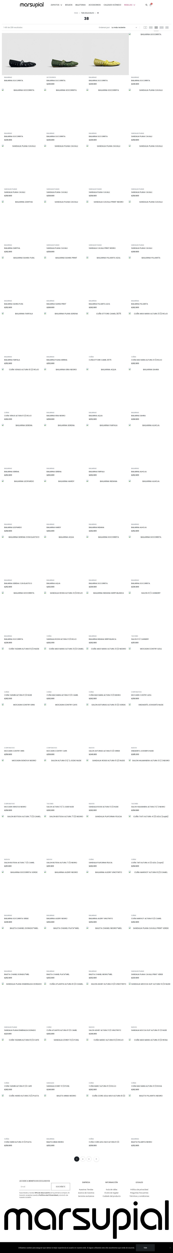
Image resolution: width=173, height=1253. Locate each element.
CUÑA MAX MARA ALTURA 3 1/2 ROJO (146, 360)
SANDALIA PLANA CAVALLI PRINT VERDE (147, 974)
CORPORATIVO (136, 692)
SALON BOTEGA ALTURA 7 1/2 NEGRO (62, 862)
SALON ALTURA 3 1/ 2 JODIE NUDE (60, 806)
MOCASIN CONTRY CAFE (57, 751)
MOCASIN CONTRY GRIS (14, 751)
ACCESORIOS (95, 5)
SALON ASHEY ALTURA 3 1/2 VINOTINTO (105, 1030)
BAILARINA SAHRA (138, 415)
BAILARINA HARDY (54, 527)
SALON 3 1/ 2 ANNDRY (140, 639)
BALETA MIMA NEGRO (55, 1142)
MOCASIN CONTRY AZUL (141, 695)
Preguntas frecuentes (139, 1193)
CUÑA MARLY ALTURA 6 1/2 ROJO (102, 1086)
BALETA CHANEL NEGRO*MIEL (100, 974)
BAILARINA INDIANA (96, 527)
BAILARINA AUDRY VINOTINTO (101, 918)
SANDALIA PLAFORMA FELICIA (100, 862)
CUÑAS (91, 357)
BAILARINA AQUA (96, 415)
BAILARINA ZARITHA (12, 248)
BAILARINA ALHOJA (139, 471)
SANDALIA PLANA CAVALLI (141, 136)
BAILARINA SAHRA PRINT (56, 304)
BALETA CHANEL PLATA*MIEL (58, 974)
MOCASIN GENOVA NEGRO (15, 806)
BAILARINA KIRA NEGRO (56, 415)
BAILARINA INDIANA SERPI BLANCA (102, 639)
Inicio (76, 13)
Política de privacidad (139, 1189)
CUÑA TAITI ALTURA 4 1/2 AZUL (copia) (147, 862)
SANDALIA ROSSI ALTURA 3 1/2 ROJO (61, 639)
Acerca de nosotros (86, 1193)
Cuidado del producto (112, 1196)
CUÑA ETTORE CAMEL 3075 (100, 360)
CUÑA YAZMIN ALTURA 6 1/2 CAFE (18, 1086)
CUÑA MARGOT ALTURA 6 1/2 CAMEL (146, 918)
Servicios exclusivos (86, 1196)
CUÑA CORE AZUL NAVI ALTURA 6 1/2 (104, 1142)
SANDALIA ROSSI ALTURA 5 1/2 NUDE (103, 806)
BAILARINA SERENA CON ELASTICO (18, 583)
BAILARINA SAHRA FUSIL (13, 304)
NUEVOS (91, 748)
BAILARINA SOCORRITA (13, 80)
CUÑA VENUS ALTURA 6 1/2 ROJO (18, 415)
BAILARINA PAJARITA (139, 304)
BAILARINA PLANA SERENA (57, 360)
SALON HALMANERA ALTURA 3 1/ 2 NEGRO (148, 806)
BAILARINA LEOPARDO (13, 527)
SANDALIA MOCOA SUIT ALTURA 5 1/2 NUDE (149, 1030)
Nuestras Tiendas (86, 1189)
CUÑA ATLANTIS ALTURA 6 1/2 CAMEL (62, 1030)
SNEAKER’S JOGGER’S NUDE (142, 751)
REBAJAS (128, 5)
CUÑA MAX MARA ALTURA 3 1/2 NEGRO (105, 695)
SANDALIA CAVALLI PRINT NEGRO (102, 248)
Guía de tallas (111, 1189)
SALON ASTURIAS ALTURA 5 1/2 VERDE (104, 751)
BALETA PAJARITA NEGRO (141, 1142)
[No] (170, 1248)
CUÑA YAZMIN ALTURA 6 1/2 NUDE (18, 695)
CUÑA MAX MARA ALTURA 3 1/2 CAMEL (62, 695)
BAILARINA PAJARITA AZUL (99, 304)
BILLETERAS (80, 5)
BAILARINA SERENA (11, 471)
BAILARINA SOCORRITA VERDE (16, 918)
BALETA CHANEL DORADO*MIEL (16, 974)
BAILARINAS (8, 77)
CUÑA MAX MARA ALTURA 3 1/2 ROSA (146, 1086)
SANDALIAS (50, 1083)
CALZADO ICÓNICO (112, 5)
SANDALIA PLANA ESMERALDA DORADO (20, 1030)
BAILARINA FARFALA (12, 360)
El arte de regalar (112, 1193)
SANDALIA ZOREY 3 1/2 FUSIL (58, 1086)
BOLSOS (68, 5)
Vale (145, 1248)
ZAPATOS (55, 5)
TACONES (134, 636)
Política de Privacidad (48, 1195)
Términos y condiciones (139, 1196)
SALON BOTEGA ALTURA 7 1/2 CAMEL (19, 862)
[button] (146, 5)
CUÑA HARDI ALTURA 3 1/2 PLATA (17, 1142)
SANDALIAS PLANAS (137, 133)
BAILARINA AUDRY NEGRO (57, 918)
